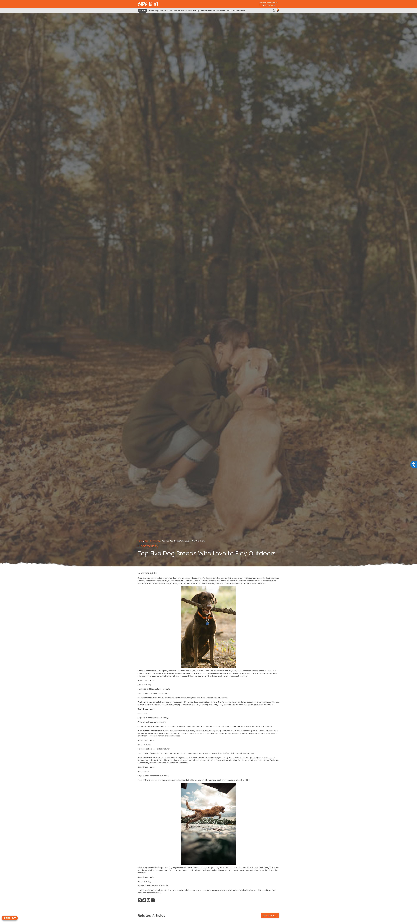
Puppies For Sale (162, 10)
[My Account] (274, 10)
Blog (146, 541)
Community (155, 541)
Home (151, 10)
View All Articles (270, 915)
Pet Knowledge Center (222, 10)
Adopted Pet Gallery (178, 10)
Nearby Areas (238, 10)
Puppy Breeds (206, 10)
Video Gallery (193, 10)
